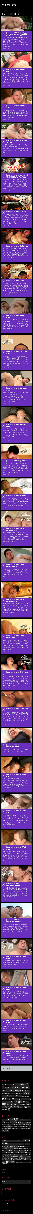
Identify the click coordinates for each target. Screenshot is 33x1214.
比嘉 (24, 1126)
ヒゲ (4, 1098)
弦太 (24, 1124)
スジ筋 (7, 1093)
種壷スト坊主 (8, 1159)
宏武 (20, 1124)
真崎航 (9, 1128)
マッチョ (16, 1099)
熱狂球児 (21, 1158)
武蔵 (21, 1126)
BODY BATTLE (11, 1141)
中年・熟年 (10, 1102)
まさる (29, 1119)
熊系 (3, 1107)
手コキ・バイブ (13, 1104)
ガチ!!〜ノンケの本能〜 (11, 1148)
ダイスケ (7, 1122)
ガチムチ (23, 1087)
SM (13, 1084)
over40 (14, 1146)
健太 (19, 1122)
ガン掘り (25, 1091)
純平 (17, 1128)
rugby (10, 1084)
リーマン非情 (25, 1154)
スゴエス (4, 1150)
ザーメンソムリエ (26, 1148)
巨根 (4, 1104)
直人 (6, 1128)
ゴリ (3, 1122)
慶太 (5, 1126)
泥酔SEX (16, 1158)
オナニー (8, 1088)
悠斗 (27, 1124)
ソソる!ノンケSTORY (18, 1150)
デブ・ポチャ (9, 1096)
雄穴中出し (10, 1162)
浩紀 (27, 1126)
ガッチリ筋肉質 (13, 1090)
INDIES (3, 1146)
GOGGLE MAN (27, 1144)
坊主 (24, 1102)
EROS (12, 1144)
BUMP (16, 1141)
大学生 (27, 1102)
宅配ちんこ (22, 1156)
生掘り (7, 1107)
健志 (23, 1122)
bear (7, 1084)
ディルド (21, 1093)
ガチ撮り (21, 1148)
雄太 (6, 1131)
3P (2, 1084)
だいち (24, 1120)
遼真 (29, 1128)
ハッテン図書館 (9, 1154)
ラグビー (23, 1099)
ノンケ (18, 1096)
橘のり (15, 1126)
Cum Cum (21, 1141)
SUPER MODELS (22, 1146)
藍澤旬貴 (23, 1128)
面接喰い (17, 1162)
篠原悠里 (13, 1128)
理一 (3, 1128)
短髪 (18, 1107)
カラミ (15, 1087)
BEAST (4, 1141)
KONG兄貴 (13, 1119)
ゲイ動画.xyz (9, 4)
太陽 (13, 1124)
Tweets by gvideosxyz (7, 1203)
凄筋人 (7, 1156)
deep (9, 1144)
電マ (3, 1109)
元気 (25, 1122)
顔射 (6, 1109)
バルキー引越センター (17, 1154)
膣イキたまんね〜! (25, 1159)
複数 (25, 1107)
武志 (18, 1126)
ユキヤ (15, 1122)
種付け (21, 1107)
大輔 (10, 1124)
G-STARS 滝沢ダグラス (19, 1144)
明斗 (12, 1126)
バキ (11, 1122)
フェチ (9, 1099)
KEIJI (6, 1119)
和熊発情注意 (14, 1156)
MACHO (9, 1146)
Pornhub (3, 1172)
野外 (29, 1107)
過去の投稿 (6, 1068)
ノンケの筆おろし (9, 1152)
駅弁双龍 (5, 1163)
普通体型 (22, 1104)
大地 (7, 1124)
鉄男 (3, 1130)
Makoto (20, 1119)
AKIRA (3, 1119)
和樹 (30, 1122)
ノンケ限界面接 (21, 1152)
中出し (5, 1102)
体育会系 (18, 1101)
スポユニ (11, 1093)
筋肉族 (14, 1159)
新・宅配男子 (11, 1158)
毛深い (28, 1104)
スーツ (16, 1093)
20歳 (5, 1084)
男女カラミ (13, 1107)
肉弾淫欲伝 (18, 1159)
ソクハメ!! (9, 1150)
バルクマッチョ (25, 1096)
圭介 (5, 1124)
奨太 (17, 1124)
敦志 (9, 1126)
